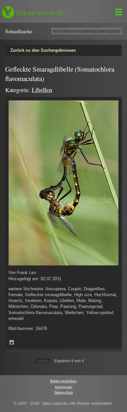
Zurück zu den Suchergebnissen (43, 50)
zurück (43, 361)
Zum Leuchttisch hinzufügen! (11, 342)
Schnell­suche (18, 31)
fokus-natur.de (41, 12)
